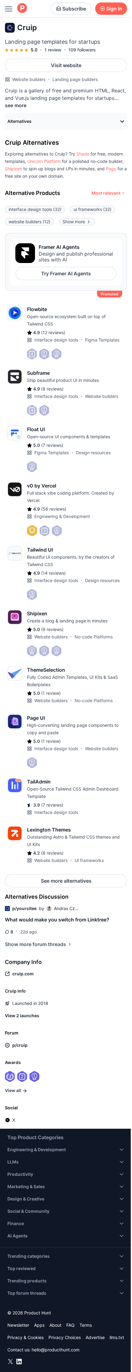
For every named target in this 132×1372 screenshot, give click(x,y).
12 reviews (53, 332)
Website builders (28, 79)
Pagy (111, 168)
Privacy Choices (65, 1337)
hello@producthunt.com (56, 1349)
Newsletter (18, 1325)
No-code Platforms (94, 636)
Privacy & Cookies (25, 1337)
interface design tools (35, 209)
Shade (82, 153)
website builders (29, 221)
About (55, 1325)
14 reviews (53, 573)
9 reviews (52, 629)
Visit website (66, 65)
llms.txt (117, 1337)
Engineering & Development (62, 516)
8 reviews (52, 388)
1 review (53, 49)
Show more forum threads (35, 944)
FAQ (70, 1325)
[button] (82, 153)
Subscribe (74, 9)
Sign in (114, 9)
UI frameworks (89, 860)
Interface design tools (56, 339)
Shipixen (13, 168)
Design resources (93, 452)
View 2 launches (22, 1015)
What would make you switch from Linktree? (57, 920)
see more (15, 105)
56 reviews (54, 509)
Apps (39, 1325)
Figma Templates (102, 339)
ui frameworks (92, 209)
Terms (86, 1325)
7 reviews (52, 445)
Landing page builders (75, 79)
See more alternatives (66, 881)
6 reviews (52, 853)
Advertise (95, 1337)
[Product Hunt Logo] (22, 8)
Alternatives (19, 121)
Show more (74, 221)
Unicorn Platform (44, 161)
